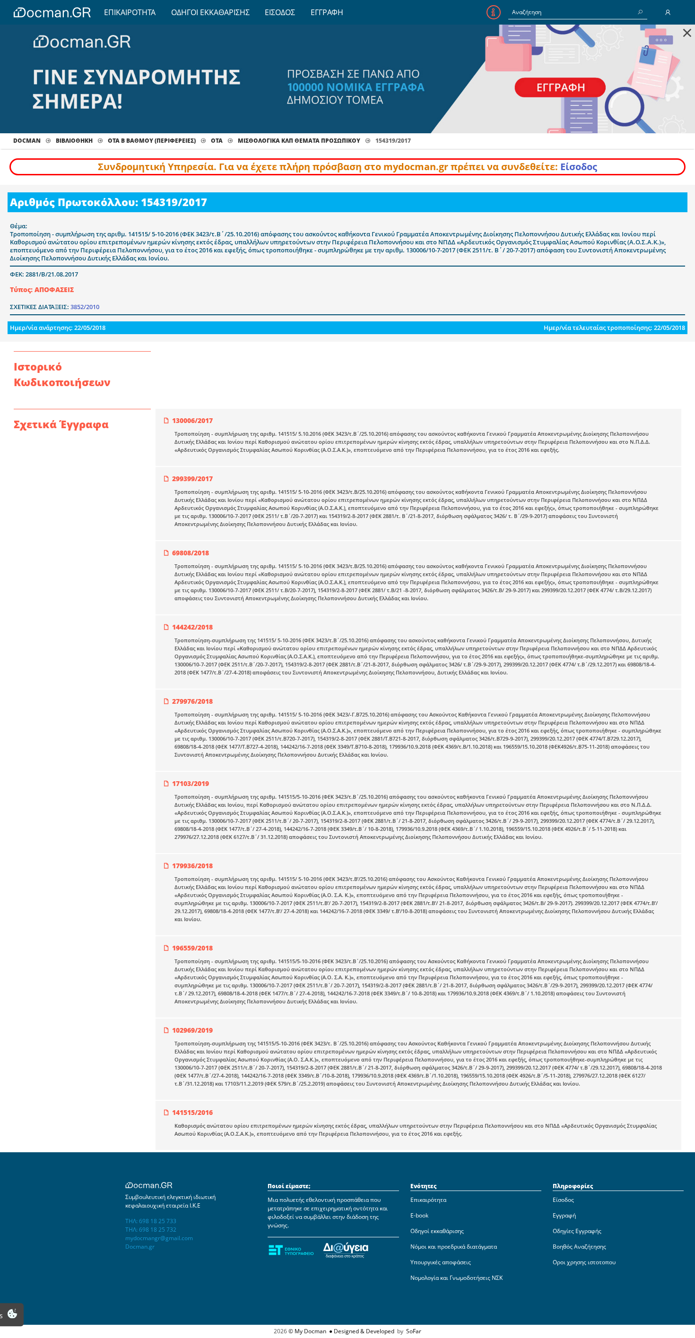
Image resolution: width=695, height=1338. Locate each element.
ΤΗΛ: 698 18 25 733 (150, 1221)
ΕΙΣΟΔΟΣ (280, 12)
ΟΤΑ (217, 141)
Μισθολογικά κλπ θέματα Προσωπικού (299, 141)
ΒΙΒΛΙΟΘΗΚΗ (74, 141)
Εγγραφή (564, 1215)
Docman (27, 141)
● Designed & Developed (361, 1331)
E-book (419, 1215)
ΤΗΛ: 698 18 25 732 (150, 1230)
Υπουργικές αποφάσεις (440, 1262)
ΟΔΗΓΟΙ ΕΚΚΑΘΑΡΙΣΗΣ (210, 12)
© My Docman (307, 1331)
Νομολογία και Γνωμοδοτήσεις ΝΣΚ (456, 1278)
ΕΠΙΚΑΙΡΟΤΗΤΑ (130, 12)
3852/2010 (84, 306)
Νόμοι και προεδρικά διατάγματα (453, 1247)
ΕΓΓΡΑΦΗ (327, 12)
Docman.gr (140, 1247)
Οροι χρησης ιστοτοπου (584, 1262)
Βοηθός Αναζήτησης (579, 1247)
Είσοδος (578, 166)
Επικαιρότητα (428, 1200)
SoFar (413, 1331)
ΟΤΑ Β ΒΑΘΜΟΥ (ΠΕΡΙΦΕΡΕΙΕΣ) (152, 141)
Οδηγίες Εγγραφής (577, 1231)
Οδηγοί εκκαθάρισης (437, 1231)
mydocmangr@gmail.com (159, 1238)
